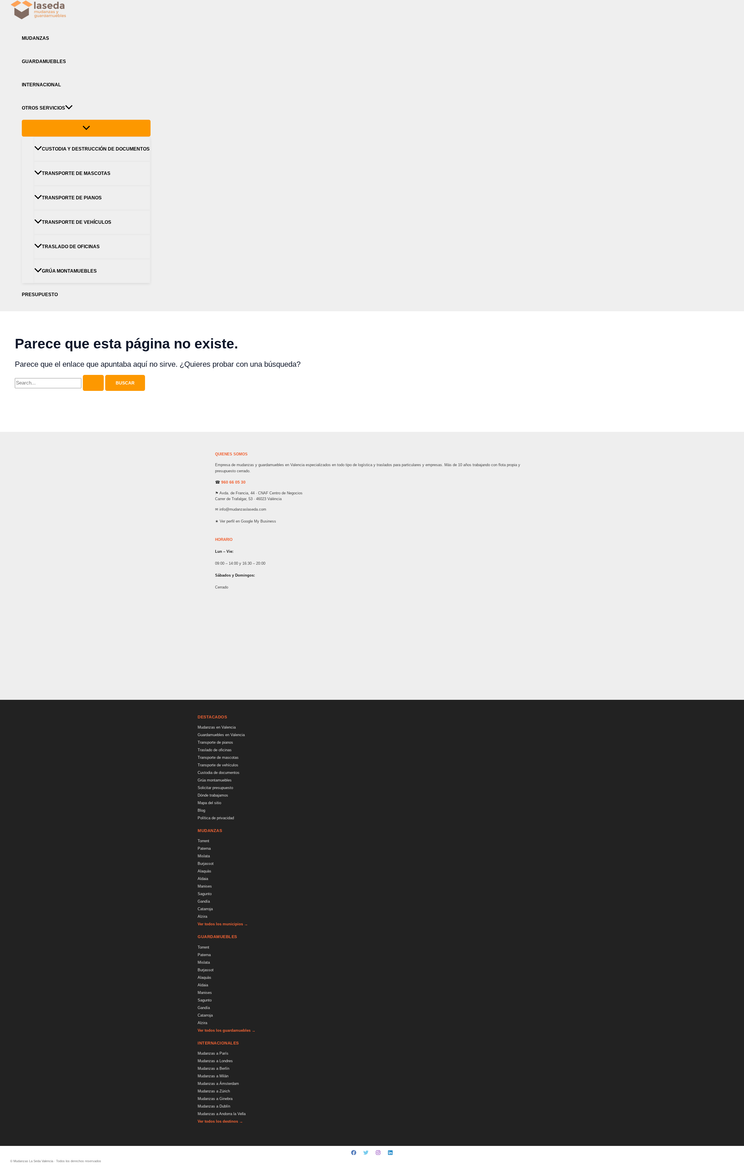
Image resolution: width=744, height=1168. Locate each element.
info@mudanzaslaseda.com (242, 509)
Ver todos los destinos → (220, 1121)
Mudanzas (35, 38)
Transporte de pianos (72, 197)
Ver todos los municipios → (223, 924)
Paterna (204, 848)
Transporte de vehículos (76, 222)
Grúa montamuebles (69, 271)
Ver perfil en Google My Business (248, 521)
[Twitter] (366, 1153)
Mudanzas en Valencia (217, 727)
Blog (201, 810)
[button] (69, 108)
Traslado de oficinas (71, 246)
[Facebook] (353, 1153)
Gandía (204, 901)
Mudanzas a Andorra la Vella (222, 1114)
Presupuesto (40, 294)
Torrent (203, 841)
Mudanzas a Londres (215, 1061)
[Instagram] (378, 1153)
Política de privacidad (216, 818)
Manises (205, 886)
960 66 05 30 (233, 482)
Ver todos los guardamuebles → (226, 1030)
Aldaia (203, 879)
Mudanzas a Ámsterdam (218, 1083)
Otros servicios (43, 107)
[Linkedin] (390, 1153)
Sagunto (205, 894)
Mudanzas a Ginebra (215, 1099)
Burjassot (206, 863)
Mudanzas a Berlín (213, 1068)
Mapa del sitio (209, 803)
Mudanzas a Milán (213, 1076)
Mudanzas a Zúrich (214, 1091)
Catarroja (205, 909)
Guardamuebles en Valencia (221, 735)
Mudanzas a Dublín (214, 1106)
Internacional (41, 84)
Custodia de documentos (218, 772)
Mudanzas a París (213, 1053)
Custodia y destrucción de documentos (96, 148)
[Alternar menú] (86, 128)
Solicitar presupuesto (215, 788)
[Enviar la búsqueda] (93, 383)
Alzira (202, 916)
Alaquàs (204, 871)
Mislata (204, 856)
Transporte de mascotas (76, 173)
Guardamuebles (44, 61)
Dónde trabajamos (213, 795)
